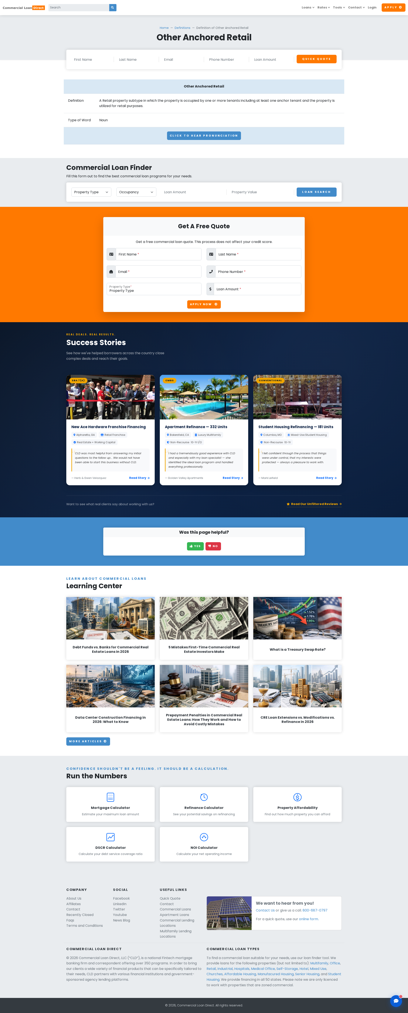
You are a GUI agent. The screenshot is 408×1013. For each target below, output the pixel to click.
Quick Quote (316, 59)
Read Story (137, 478)
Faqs (70, 920)
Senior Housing (307, 974)
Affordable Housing (240, 974)
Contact (355, 7)
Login (372, 7)
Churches (215, 974)
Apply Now (201, 304)
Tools (337, 7)
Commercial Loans (175, 909)
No (214, 546)
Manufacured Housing (276, 974)
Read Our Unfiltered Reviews (314, 504)
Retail (211, 968)
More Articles (86, 741)
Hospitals (241, 968)
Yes (197, 546)
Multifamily (319, 963)
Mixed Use (318, 968)
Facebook (121, 898)
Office (335, 963)
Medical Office (263, 968)
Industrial (225, 968)
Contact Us (265, 910)
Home (164, 28)
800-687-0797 (315, 910)
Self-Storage (287, 968)
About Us (73, 898)
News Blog (121, 920)
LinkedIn (119, 904)
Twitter (119, 909)
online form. (309, 919)
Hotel (303, 968)
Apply (390, 7)
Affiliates (73, 904)
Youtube (120, 914)
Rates (322, 7)
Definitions (182, 28)
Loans (306, 7)
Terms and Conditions (84, 925)
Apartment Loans (174, 914)
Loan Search (316, 192)
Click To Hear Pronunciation (204, 135)
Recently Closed (80, 914)
